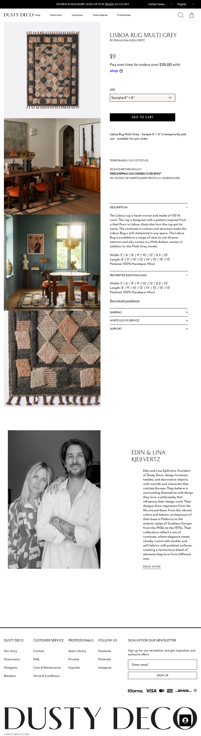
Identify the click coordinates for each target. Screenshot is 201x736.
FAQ (36, 659)
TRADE (109, 4)
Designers (10, 667)
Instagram (105, 667)
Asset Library (77, 651)
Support (116, 328)
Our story (10, 651)
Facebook (104, 651)
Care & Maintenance (47, 667)
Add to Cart (143, 117)
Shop (37, 15)
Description (118, 207)
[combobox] (159, 4)
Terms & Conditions (46, 676)
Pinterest (104, 659)
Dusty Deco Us (15, 734)
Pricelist (73, 659)
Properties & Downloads (128, 275)
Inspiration (77, 15)
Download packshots (124, 301)
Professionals (124, 15)
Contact (38, 651)
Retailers (10, 676)
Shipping (116, 312)
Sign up (162, 675)
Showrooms (56, 15)
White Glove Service (124, 320)
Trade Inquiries (100, 15)
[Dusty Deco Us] (18, 14)
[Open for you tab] (185, 720)
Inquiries (74, 667)
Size (112, 89)
